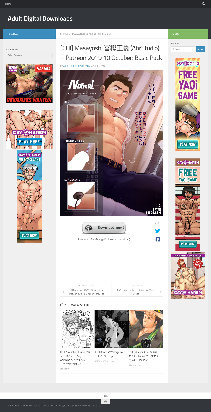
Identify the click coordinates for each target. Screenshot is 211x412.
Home (8, 3)
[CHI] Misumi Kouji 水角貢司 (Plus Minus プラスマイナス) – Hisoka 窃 (144, 355)
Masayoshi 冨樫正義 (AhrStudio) (91, 33)
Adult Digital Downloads (40, 18)
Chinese (65, 33)
